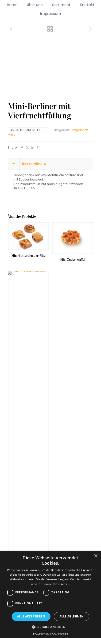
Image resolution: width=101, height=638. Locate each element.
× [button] (95, 556)
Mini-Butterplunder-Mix (28, 256)
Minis (11, 134)
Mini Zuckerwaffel (72, 260)
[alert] (50, 594)
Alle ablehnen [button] (71, 616)
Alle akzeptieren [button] (31, 616)
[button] (50, 626)
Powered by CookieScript (50, 634)
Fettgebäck (79, 130)
